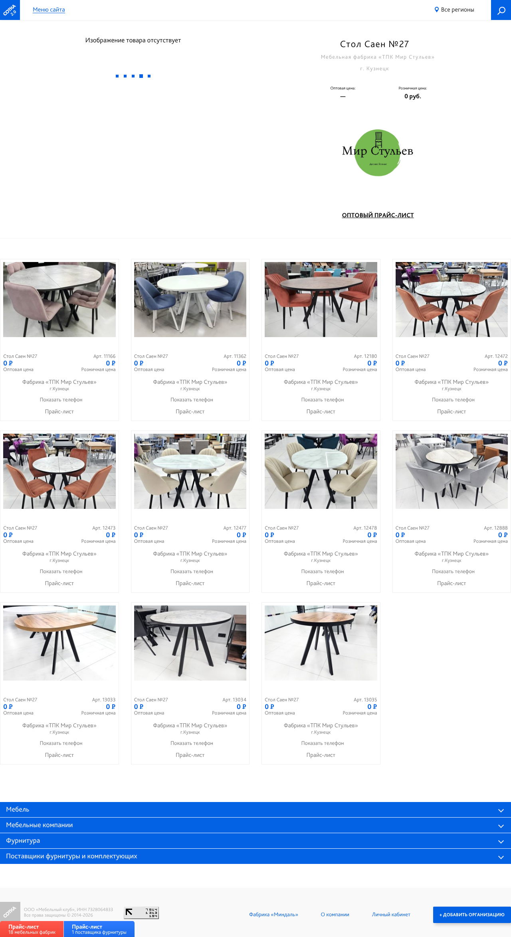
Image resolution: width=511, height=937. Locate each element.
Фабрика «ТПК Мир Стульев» (59, 384)
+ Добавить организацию (472, 914)
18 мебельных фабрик (31, 929)
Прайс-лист (59, 411)
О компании (335, 914)
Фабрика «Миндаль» (273, 914)
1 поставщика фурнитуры (99, 929)
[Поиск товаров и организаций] (501, 10)
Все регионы (457, 9)
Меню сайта (49, 9)
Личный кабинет (391, 914)
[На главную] (10, 10)
